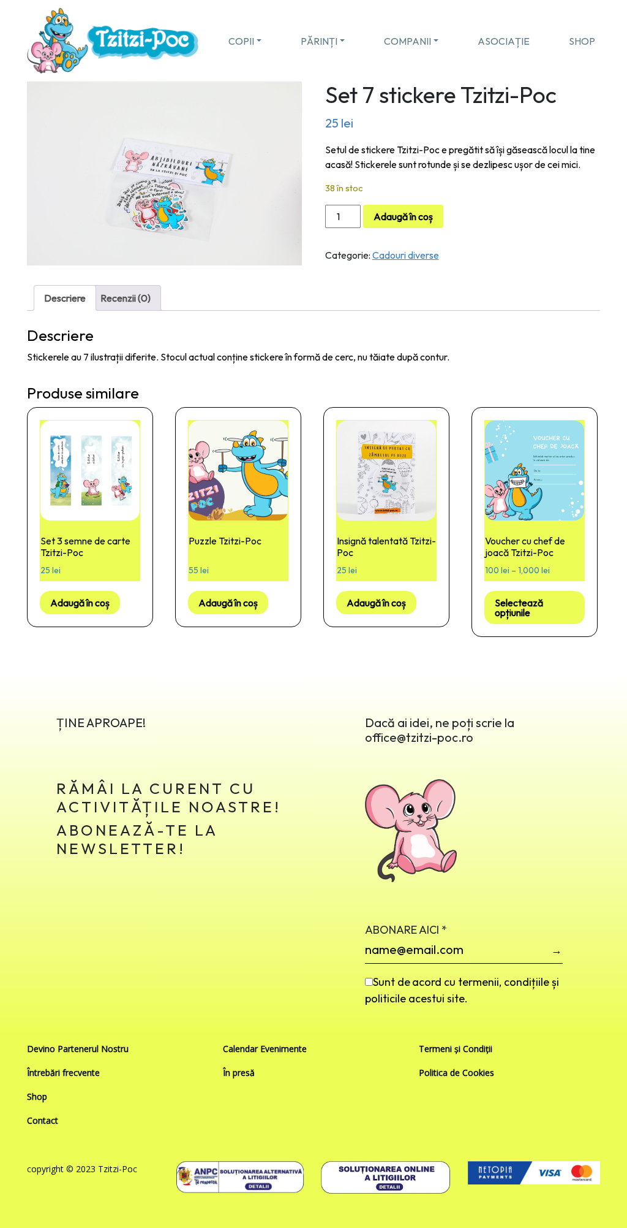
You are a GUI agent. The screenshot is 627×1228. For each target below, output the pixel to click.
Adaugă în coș (403, 216)
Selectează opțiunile (519, 608)
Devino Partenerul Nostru (78, 1048)
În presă (239, 1072)
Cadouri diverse (405, 255)
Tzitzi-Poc (117, 1169)
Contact (42, 1120)
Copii (241, 41)
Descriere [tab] (65, 298)
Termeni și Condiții (455, 1048)
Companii (407, 41)
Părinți (319, 41)
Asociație (504, 41)
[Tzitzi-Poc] (112, 39)
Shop (582, 41)
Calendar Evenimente (265, 1048)
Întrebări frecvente (63, 1072)
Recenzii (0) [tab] (125, 298)
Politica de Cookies (456, 1072)
